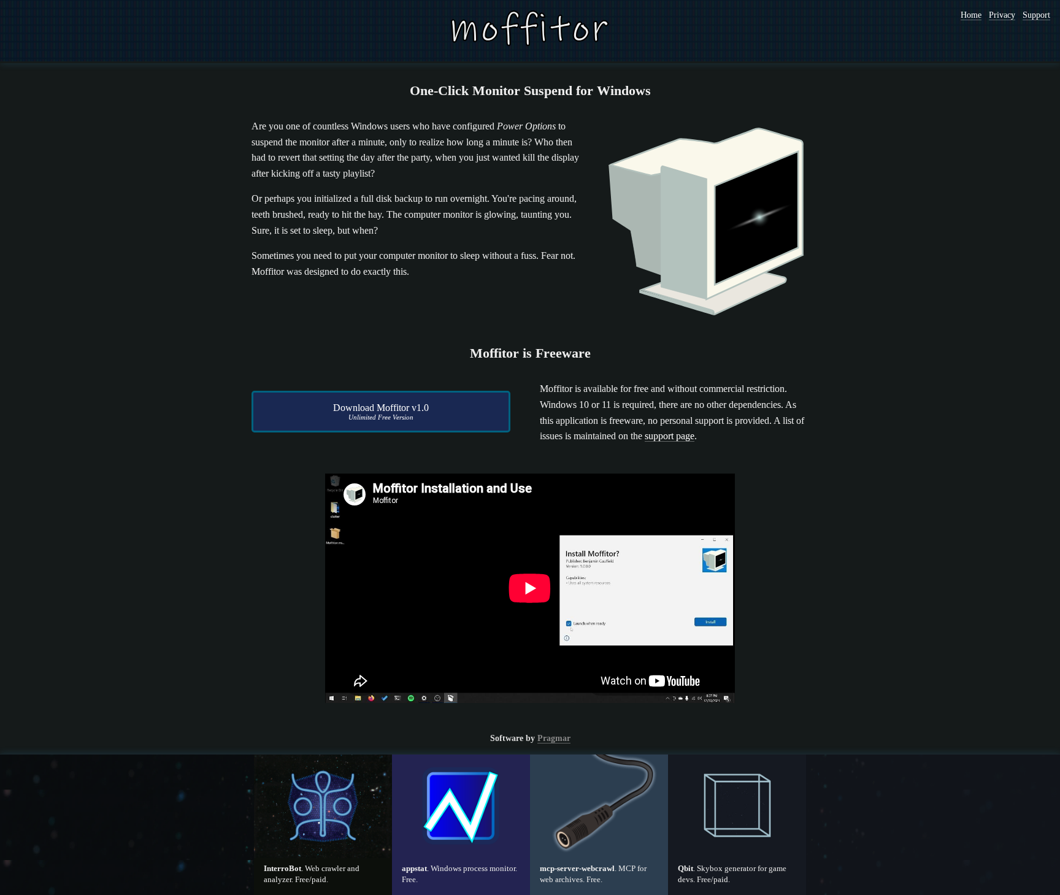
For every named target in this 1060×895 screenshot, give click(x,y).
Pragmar (553, 738)
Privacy (1002, 15)
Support (1036, 15)
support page (669, 436)
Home (971, 15)
